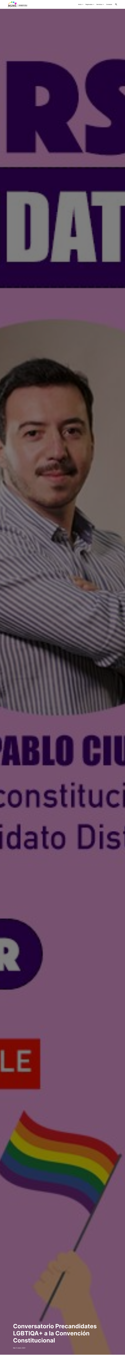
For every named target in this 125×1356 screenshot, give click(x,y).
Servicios (99, 4)
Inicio (80, 4)
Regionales (89, 4)
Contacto (109, 4)
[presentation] (83, 4)
